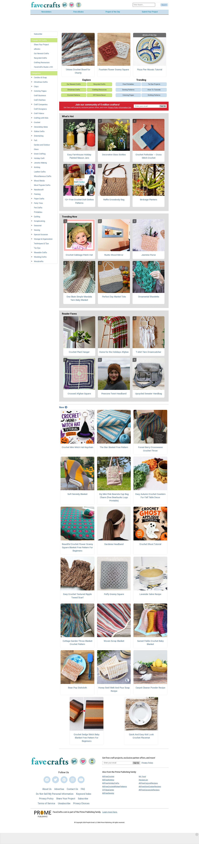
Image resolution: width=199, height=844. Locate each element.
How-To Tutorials (154, 90)
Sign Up (162, 106)
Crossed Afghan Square (79, 393)
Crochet (37, 122)
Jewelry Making (40, 163)
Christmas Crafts (41, 82)
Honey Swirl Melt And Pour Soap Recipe (114, 689)
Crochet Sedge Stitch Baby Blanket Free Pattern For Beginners (86, 737)
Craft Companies (40, 104)
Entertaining (38, 136)
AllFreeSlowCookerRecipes (150, 786)
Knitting (37, 167)
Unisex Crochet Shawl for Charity (78, 71)
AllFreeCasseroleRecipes (149, 790)
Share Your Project (41, 44)
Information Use (125, 108)
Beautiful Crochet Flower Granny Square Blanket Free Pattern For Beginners (77, 547)
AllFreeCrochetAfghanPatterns (114, 786)
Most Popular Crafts (42, 185)
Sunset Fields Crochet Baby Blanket (150, 643)
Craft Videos (39, 113)
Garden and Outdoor (42, 145)
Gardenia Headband (114, 544)
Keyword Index (83, 793)
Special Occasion (41, 234)
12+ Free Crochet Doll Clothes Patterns (79, 201)
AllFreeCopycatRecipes (148, 783)
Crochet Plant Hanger (79, 352)
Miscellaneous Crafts (42, 176)
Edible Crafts (39, 131)
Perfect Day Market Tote (114, 296)
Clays (36, 86)
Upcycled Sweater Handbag (148, 393)
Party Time (38, 203)
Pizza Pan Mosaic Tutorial (149, 69)
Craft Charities (39, 100)
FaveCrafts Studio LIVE (43, 67)
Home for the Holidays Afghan (114, 352)
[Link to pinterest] (64, 779)
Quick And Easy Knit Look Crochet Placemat (141, 736)
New (61, 407)
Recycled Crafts (40, 58)
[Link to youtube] (81, 779)
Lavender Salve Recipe (150, 594)
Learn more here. (109, 812)
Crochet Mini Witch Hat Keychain (77, 447)
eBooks (37, 49)
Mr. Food (142, 776)
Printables (38, 212)
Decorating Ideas (41, 127)
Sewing (37, 230)
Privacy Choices (81, 803)
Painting (37, 194)
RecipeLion (143, 780)
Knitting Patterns (154, 95)
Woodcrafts (38, 261)
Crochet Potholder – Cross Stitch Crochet (149, 156)
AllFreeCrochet (108, 776)
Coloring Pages (40, 91)
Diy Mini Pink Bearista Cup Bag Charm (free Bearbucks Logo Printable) (114, 497)
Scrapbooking (39, 221)
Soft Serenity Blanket (77, 494)
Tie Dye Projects (154, 84)
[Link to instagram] (72, 779)
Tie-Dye (37, 248)
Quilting (37, 217)
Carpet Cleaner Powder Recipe (150, 687)
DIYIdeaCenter (108, 790)
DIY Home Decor (99, 95)
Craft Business (40, 95)
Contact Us (72, 789)
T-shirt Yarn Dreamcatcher (148, 352)
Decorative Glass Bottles (114, 154)
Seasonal (37, 225)
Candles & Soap (40, 77)
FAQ (83, 789)
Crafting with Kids (41, 118)
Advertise (59, 789)
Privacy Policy (113, 108)
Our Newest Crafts (41, 53)
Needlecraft (39, 190)
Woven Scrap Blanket (114, 641)
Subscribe (38, 34)
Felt (35, 140)
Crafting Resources (42, 62)
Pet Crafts (38, 208)
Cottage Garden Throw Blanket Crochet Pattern (77, 643)
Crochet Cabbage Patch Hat (79, 255)
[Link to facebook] (47, 779)
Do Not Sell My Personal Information (54, 793)
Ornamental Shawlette (148, 296)
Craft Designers (40, 109)
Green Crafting (39, 154)
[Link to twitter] (55, 779)
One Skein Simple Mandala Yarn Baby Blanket (79, 298)
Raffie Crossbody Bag (113, 199)
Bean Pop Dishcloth (77, 687)
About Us (46, 789)
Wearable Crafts (40, 252)
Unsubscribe (64, 803)
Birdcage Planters (148, 199)
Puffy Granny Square (114, 594)
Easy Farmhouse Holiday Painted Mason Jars (79, 156)
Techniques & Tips (41, 243)
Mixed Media (39, 181)
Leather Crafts (39, 172)
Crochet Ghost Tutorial (150, 544)
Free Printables (128, 84)
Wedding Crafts (40, 257)
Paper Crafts (39, 199)
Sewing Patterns (128, 90)
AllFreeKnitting (108, 780)
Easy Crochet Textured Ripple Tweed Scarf (77, 596)
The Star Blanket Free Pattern (114, 447)
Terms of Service (46, 803)
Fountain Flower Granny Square (114, 69)
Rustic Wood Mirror (113, 255)
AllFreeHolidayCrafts (110, 783)
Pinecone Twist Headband (113, 393)
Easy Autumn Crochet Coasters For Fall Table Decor (150, 496)
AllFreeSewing (108, 793)
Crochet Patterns (73, 95)
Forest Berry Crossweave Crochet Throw (150, 449)
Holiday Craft (39, 158)
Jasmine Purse (148, 255)
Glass (36, 149)
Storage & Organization (43, 239)
